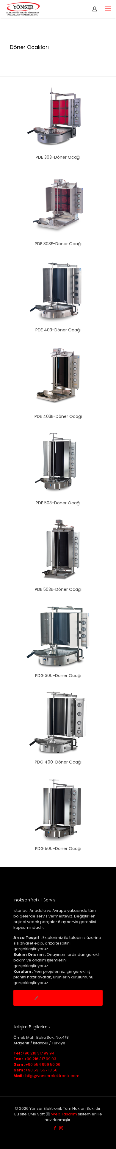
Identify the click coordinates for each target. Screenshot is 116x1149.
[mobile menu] (108, 9)
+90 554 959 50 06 (36, 1064)
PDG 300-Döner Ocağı (58, 676)
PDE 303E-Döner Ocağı (58, 244)
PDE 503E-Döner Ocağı (58, 589)
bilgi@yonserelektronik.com (46, 1076)
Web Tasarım (64, 1114)
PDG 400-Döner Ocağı (58, 762)
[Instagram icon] (61, 1128)
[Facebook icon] (55, 1128)
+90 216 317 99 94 (33, 1053)
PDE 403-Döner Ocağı (58, 330)
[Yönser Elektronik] (23, 8)
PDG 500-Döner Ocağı (58, 848)
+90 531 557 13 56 (35, 1070)
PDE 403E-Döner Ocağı (58, 416)
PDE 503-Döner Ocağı (58, 503)
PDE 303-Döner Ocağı (58, 157)
